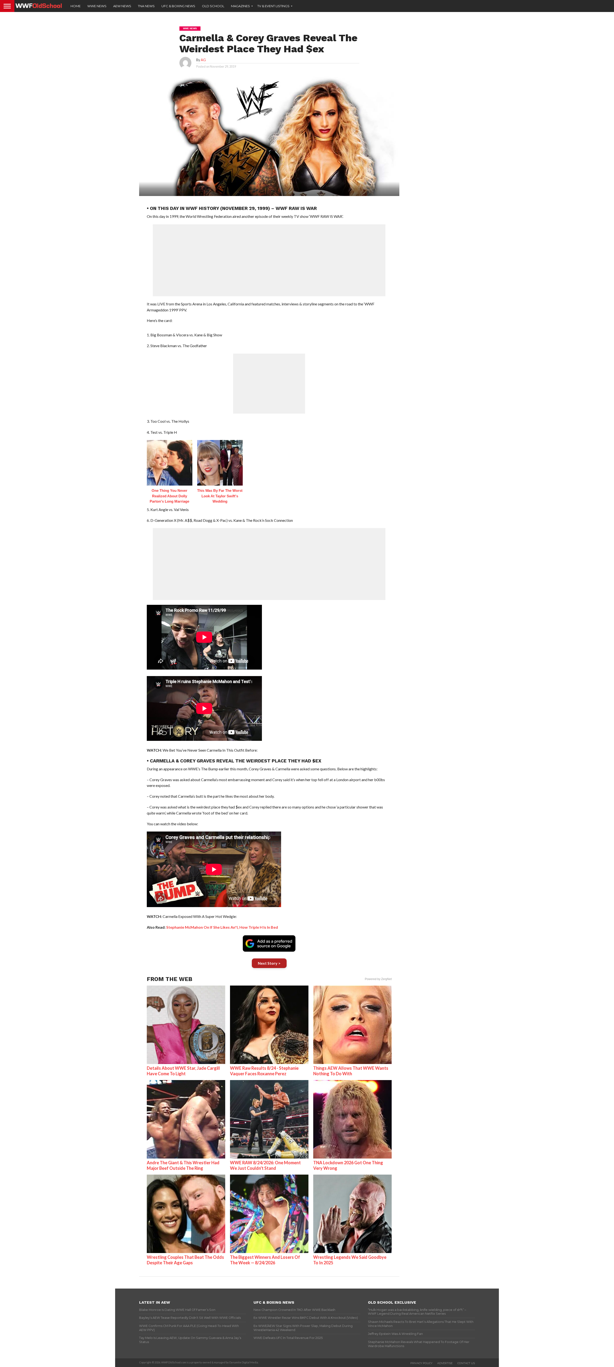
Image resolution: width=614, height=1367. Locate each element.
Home (76, 6)
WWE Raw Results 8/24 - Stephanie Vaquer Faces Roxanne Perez (264, 1070)
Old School (213, 6)
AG (203, 60)
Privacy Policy (421, 1363)
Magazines (240, 6)
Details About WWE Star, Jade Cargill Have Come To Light (183, 1070)
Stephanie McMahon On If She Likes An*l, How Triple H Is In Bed (222, 927)
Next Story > (269, 963)
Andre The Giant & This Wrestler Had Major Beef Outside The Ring (183, 1165)
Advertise (445, 1363)
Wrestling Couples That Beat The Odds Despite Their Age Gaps (185, 1259)
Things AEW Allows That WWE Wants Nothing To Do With (350, 1070)
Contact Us (466, 1363)
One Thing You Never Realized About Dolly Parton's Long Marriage (169, 495)
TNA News (146, 6)
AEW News (122, 6)
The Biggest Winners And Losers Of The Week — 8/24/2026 (265, 1259)
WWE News (96, 6)
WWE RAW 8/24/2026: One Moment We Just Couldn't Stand (265, 1165)
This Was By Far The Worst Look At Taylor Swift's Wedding (219, 495)
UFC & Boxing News (178, 6)
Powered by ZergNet (378, 979)
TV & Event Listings (273, 6)
